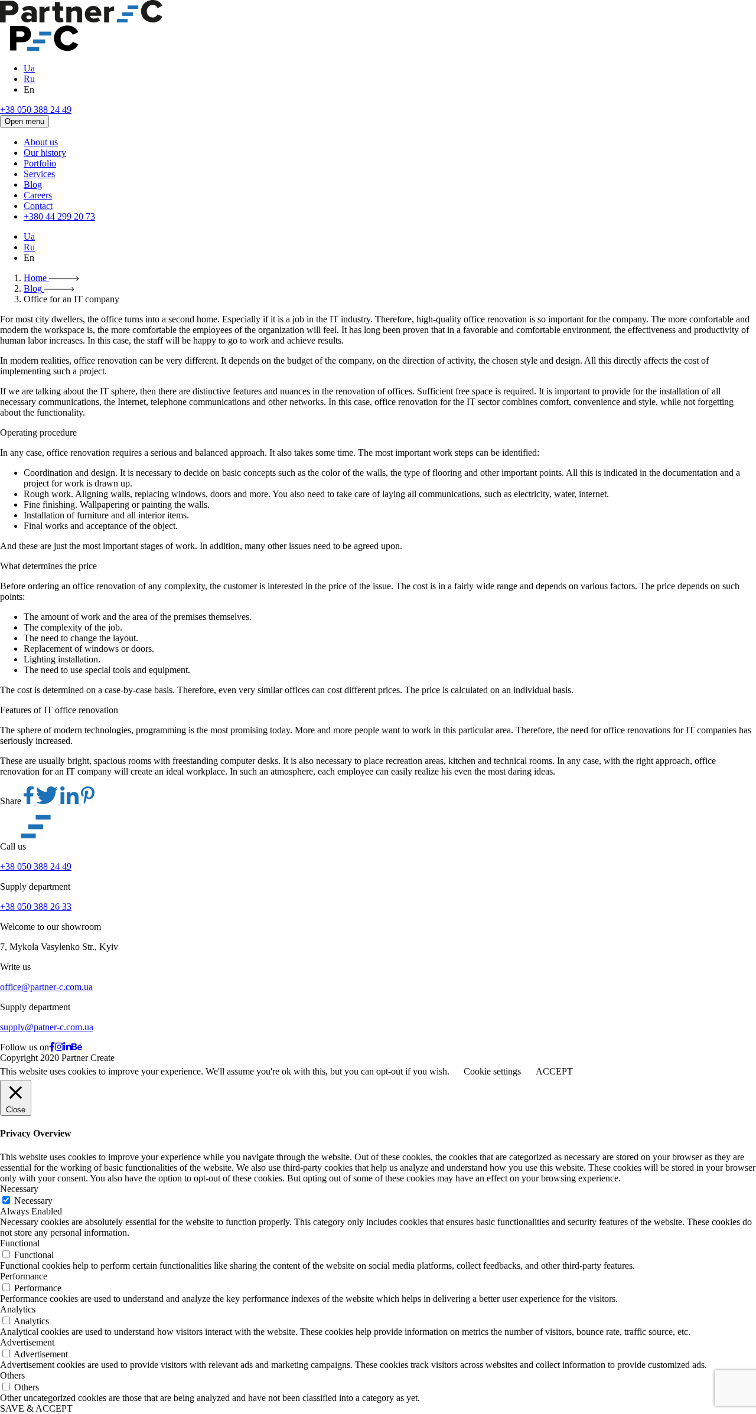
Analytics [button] (17, 1309)
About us (41, 142)
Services (39, 174)
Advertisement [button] (27, 1342)
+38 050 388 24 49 (35, 110)
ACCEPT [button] (554, 1071)
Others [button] (12, 1375)
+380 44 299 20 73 (59, 216)
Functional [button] (20, 1243)
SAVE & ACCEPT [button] (36, 1408)
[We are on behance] (76, 1047)
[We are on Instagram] (59, 1047)
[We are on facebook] (52, 1047)
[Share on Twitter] (48, 801)
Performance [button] (23, 1276)
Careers (38, 195)
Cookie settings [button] (492, 1071)
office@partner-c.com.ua (46, 987)
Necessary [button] (19, 1189)
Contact (38, 206)
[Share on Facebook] (30, 801)
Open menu (24, 121)
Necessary (33, 1201)
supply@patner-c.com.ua (46, 1027)
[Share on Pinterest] (87, 801)
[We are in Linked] (67, 1047)
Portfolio (40, 163)
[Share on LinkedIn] (70, 801)
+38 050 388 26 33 (35, 907)
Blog (33, 184)
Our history (45, 153)
